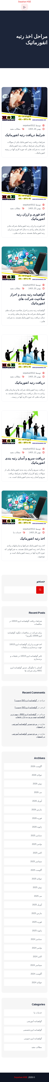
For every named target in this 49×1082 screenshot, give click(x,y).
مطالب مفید (15, 129)
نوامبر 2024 (37, 948)
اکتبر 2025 (37, 853)
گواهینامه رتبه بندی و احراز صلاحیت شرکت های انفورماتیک (27, 299)
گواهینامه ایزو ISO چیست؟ (25, 700)
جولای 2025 (37, 879)
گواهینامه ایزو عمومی (33, 1039)
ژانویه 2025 (37, 931)
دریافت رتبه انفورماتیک (30, 382)
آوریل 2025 (37, 905)
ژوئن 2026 (37, 784)
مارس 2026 (37, 810)
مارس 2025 (37, 913)
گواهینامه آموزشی (34, 1021)
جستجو (41, 581)
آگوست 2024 (36, 974)
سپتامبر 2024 (36, 965)
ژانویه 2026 (37, 827)
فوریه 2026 (37, 818)
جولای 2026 (37, 775)
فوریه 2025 (37, 922)
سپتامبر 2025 (36, 861)
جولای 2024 (37, 982)
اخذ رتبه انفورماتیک (32, 538)
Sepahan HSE (24, 2)
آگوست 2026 (36, 766)
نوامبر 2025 (37, 844)
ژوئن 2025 (37, 887)
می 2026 (38, 792)
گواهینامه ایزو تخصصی (32, 1030)
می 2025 (38, 896)
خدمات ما (17, 532)
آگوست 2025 (36, 870)
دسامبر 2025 (36, 835)
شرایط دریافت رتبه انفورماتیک (25, 135)
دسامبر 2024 (36, 939)
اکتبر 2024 (37, 956)
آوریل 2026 (37, 801)
